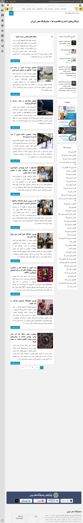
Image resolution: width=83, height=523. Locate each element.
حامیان (33, 9)
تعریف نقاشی (70, 174)
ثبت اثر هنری (71, 181)
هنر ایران (63, 262)
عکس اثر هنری (70, 218)
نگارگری (62, 259)
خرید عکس (71, 192)
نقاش (72, 242)
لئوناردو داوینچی (70, 231)
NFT (12, 5)
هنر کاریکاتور (71, 283)
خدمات (45, 9)
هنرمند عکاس (71, 269)
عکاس (72, 214)
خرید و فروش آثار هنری (68, 195)
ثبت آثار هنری (70, 178)
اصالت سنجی (30, 5)
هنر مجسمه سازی (69, 266)
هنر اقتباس (71, 262)
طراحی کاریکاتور (70, 211)
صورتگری (72, 207)
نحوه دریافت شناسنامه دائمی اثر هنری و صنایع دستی (60, 1)
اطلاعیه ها (77, 1)
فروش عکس (71, 228)
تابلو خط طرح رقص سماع (65, 59)
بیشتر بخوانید (15, 61)
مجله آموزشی (39, 9)
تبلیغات (23, 9)
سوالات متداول (51, 5)
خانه (77, 13)
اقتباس (64, 168)
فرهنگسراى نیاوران (69, 221)
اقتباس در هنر (71, 171)
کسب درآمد (71, 287)
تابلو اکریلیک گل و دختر (66, 51)
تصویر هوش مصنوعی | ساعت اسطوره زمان (65, 42)
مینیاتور (62, 238)
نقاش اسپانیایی (70, 245)
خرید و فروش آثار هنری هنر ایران (67, 199)
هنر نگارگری (71, 276)
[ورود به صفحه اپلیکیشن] (17, 501)
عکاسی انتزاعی (63, 214)
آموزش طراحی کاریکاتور (68, 155)
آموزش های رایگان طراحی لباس (67, 163)
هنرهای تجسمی (70, 280)
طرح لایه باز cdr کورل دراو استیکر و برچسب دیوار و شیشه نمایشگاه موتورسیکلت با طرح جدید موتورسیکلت (67, 71)
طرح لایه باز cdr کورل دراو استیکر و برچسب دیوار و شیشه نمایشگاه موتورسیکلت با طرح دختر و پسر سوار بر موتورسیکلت (67, 86)
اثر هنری (72, 168)
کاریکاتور (62, 283)
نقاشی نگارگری (70, 252)
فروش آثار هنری (70, 225)
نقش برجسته (71, 259)
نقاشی (72, 249)
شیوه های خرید (73, 5)
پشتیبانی (29, 9)
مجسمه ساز (71, 235)
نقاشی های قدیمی (69, 256)
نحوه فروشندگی (62, 5)
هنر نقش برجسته (70, 273)
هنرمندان (56, 9)
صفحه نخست (63, 9)
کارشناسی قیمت (19, 5)
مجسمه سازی (70, 238)
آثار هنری (72, 152)
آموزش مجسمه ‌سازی (69, 159)
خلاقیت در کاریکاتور (69, 204)
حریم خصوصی (70, 185)
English (14, 2)
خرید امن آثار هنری (69, 188)
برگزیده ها (50, 9)
